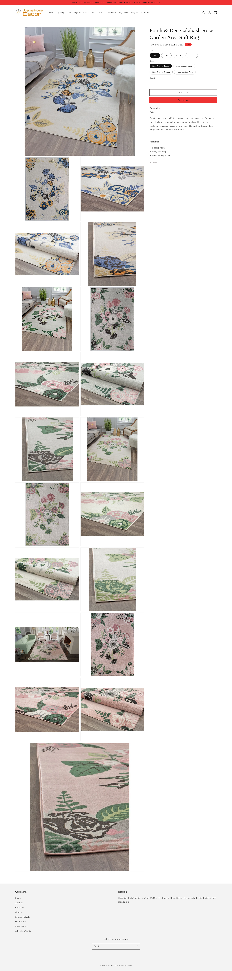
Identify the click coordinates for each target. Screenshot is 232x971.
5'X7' (166, 55)
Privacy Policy (21, 926)
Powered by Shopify (125, 965)
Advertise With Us (23, 931)
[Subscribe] (137, 946)
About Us (19, 903)
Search (18, 898)
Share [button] (155, 163)
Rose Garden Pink (185, 72)
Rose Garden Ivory (160, 66)
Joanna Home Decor (112, 965)
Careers (18, 912)
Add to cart (183, 92)
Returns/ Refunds (22, 917)
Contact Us (19, 907)
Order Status (20, 922)
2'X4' (154, 55)
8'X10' (178, 55)
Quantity (153, 78)
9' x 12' (191, 55)
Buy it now (183, 100)
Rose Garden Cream (161, 72)
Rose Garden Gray (184, 66)
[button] (203, 13)
